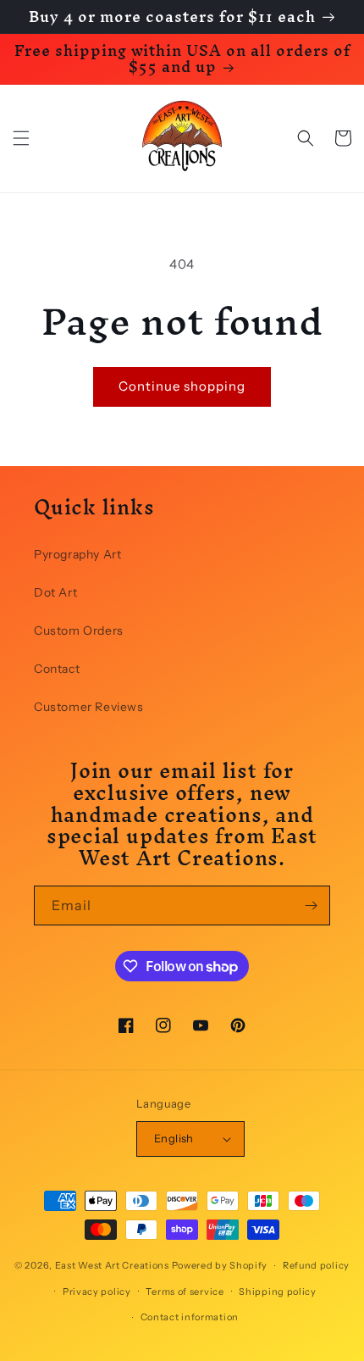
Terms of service (184, 1291)
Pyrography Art (77, 554)
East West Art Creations (112, 1265)
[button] (21, 138)
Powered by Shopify (220, 1265)
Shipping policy (278, 1291)
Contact (57, 668)
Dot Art (55, 592)
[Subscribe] (310, 905)
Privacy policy (97, 1291)
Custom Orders (79, 630)
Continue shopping (182, 386)
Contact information (190, 1317)
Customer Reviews (89, 706)
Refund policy (316, 1265)
